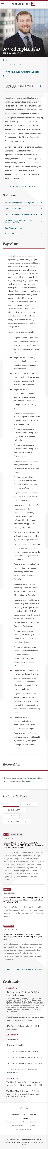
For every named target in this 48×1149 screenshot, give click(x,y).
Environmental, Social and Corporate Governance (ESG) (18, 221)
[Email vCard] (4, 76)
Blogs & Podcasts (17, 821)
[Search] (45, 4)
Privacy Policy (11, 1122)
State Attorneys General (13, 228)
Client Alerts (15, 810)
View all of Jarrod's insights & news (23, 969)
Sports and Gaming (12, 234)
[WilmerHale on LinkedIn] (21, 1108)
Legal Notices (23, 1122)
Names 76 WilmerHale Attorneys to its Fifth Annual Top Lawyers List (22, 936)
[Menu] (2, 4)
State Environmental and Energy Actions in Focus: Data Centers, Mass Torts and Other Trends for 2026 (23, 899)
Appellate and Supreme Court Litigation (19, 203)
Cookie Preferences (17, 1126)
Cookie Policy (34, 1122)
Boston (9, 60)
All (11, 804)
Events (11, 816)
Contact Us (33, 1115)
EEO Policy (31, 1126)
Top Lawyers (31, 778)
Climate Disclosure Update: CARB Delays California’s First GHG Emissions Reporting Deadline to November (23, 845)
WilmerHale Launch (18, 1115)
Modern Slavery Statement (23, 1129)
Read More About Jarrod (23, 186)
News (28, 804)
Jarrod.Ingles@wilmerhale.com (22, 72)
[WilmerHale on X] (27, 1108)
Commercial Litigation (13, 208)
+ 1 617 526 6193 (13, 65)
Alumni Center (24, 1118)
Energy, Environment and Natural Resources (21, 214)
